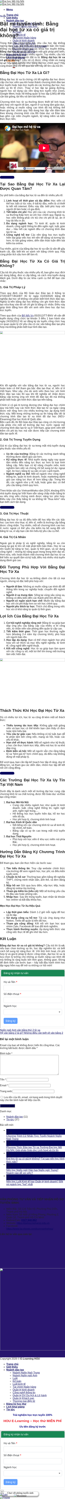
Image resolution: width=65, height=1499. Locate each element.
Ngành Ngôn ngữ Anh (25, 1375)
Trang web (6, 1091)
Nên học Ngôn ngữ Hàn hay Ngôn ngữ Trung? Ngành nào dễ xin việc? (32, 1171)
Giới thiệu (12, 17)
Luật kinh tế (19, 35)
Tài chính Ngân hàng (24, 37)
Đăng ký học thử (16, 1404)
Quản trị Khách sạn (23, 1398)
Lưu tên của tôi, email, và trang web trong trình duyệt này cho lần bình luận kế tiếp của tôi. (31, 1098)
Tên (3, 1079)
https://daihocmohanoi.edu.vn (33, 1223)
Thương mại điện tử (24, 1401)
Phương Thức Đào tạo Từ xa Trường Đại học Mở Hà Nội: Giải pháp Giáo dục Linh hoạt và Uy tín (34, 1149)
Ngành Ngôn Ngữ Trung (26, 1372)
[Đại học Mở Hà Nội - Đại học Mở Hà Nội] (12, 3)
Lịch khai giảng (15, 1406)
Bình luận (6, 1053)
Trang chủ (12, 15)
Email (4, 1085)
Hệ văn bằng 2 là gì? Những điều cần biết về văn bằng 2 (31, 1033)
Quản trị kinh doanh (24, 40)
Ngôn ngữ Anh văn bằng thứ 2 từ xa (20, 1030)
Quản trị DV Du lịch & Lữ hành (30, 1395)
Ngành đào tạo (15, 20)
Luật (15, 1378)
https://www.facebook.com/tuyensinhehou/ (29, 1228)
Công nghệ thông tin (24, 1392)
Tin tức (3, 16)
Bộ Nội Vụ (27, 315)
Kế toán (17, 1381)
